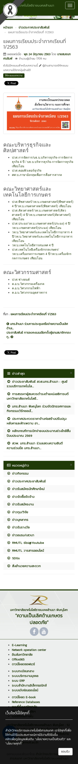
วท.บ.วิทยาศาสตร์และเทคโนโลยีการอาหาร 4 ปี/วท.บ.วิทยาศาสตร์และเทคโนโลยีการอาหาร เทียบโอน (42, 236)
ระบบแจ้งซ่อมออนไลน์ (25, 690)
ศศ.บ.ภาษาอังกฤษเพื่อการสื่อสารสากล (37, 174)
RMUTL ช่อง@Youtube (27, 542)
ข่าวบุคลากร (19, 519)
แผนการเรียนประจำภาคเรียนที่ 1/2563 (33, 314)
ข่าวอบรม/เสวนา (22, 534)
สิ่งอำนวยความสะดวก (26, 565)
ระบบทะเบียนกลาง (23, 671)
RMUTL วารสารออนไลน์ (27, 550)
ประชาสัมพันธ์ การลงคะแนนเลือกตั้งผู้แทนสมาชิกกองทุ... (38, 335)
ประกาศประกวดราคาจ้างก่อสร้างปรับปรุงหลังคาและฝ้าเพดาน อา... (37, 421)
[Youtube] (43, 631)
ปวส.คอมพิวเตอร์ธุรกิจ (26, 170)
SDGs (15, 558)
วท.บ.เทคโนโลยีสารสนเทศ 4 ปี (33, 245)
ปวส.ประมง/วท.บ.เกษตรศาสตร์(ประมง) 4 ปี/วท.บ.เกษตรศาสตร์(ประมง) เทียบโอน (41, 225)
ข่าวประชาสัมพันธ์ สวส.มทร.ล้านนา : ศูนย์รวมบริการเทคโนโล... (37, 384)
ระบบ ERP (18, 680)
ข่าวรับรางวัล (20, 527)
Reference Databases (26, 702)
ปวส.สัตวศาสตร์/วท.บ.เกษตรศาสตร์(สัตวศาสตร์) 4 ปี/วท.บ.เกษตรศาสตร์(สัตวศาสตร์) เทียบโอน (41, 214)
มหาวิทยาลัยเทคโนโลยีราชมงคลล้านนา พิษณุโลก (28, 7)
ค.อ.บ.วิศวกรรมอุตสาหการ (29, 292)
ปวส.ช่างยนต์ (21, 279)
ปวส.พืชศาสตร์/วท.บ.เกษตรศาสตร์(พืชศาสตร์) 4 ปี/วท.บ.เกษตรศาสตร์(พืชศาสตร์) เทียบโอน (42, 203)
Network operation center (29, 650)
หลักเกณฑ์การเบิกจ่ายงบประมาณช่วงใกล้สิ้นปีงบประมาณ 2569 (39, 433)
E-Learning (19, 645)
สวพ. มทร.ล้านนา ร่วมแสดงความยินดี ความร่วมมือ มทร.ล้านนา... (35, 445)
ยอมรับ (65, 751)
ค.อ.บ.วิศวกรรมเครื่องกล (28, 283)
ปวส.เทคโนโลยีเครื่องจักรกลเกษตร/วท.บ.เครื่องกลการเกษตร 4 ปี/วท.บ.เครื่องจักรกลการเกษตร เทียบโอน (42, 253)
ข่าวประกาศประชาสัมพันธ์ (28, 481)
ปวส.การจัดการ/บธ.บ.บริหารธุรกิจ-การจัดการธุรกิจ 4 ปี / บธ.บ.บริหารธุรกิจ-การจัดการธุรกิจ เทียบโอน (42, 161)
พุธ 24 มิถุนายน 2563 (37, 54)
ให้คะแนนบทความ (14, 75)
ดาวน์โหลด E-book (24, 697)
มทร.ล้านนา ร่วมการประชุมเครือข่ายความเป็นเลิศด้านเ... (37, 326)
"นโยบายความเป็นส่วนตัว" (50, 739)
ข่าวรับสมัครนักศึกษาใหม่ (28, 488)
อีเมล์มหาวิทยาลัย (22, 654)
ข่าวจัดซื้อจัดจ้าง (22, 496)
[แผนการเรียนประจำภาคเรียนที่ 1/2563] (39, 113)
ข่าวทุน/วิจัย (19, 511)
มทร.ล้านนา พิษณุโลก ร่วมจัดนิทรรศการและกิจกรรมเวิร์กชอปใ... (39, 408)
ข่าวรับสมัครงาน (22, 504)
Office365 (18, 659)
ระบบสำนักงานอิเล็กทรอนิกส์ (29, 685)
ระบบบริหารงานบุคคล (25, 676)
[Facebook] (34, 631)
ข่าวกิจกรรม (20, 473)
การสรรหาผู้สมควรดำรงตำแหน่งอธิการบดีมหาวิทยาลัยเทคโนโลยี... (38, 396)
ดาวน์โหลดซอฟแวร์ (23, 664)
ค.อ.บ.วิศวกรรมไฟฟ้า (26, 288)
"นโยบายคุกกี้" (14, 743)
